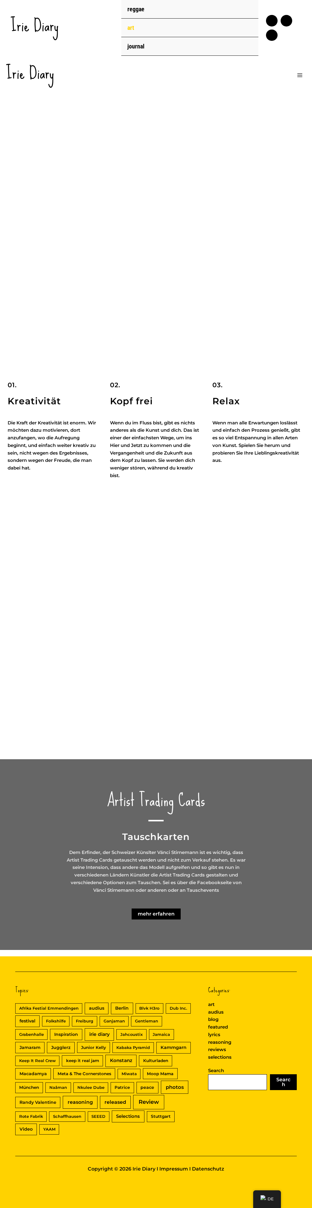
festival (27, 1021)
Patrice (122, 1087)
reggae (135, 9)
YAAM (49, 1129)
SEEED (98, 1116)
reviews (217, 1049)
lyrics (214, 1034)
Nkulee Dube (91, 1087)
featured (218, 1027)
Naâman (58, 1087)
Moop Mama (160, 1073)
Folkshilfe (56, 1020)
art (130, 27)
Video (26, 1129)
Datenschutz (208, 1169)
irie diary (99, 1034)
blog (213, 1019)
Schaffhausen (67, 1116)
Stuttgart (161, 1116)
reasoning (80, 1102)
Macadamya (33, 1073)
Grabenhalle (31, 1034)
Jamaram (30, 1047)
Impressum (173, 1169)
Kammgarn (173, 1047)
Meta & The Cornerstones (84, 1073)
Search (216, 1070)
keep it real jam (82, 1060)
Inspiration (66, 1034)
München (29, 1087)
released (115, 1102)
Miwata (129, 1073)
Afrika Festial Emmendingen (49, 1008)
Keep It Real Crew (37, 1060)
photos (175, 1087)
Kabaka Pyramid (133, 1047)
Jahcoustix (131, 1034)
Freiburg (84, 1020)
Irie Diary (35, 25)
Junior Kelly (93, 1047)
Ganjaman (114, 1020)
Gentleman (146, 1020)
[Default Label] (271, 20)
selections (220, 1057)
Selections (128, 1116)
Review (149, 1102)
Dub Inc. (178, 1008)
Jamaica (161, 1034)
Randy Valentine (38, 1102)
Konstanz (121, 1060)
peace (147, 1087)
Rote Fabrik (31, 1116)
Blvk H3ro (149, 1008)
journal (135, 46)
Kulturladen (155, 1060)
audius (96, 1008)
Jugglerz (60, 1047)
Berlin (122, 1008)
